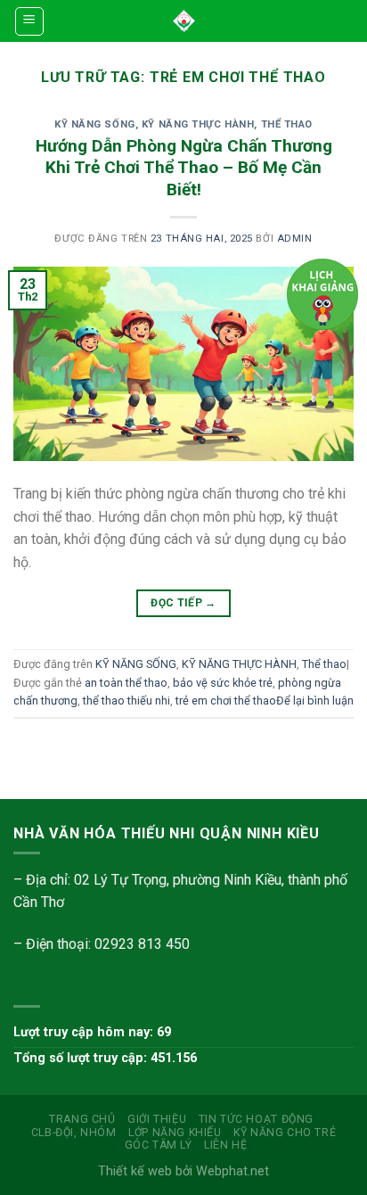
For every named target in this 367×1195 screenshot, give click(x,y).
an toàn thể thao (126, 682)
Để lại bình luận (315, 700)
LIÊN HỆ (225, 1145)
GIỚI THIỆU (156, 1119)
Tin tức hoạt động (256, 1119)
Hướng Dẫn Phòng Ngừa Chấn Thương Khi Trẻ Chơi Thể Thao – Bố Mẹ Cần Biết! (184, 168)
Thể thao (287, 124)
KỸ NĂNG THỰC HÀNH (198, 124)
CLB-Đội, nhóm (74, 1132)
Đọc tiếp (183, 603)
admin (295, 238)
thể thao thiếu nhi (126, 700)
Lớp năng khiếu (175, 1132)
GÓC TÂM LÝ (158, 1145)
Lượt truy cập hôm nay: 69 (92, 1032)
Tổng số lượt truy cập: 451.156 (105, 1058)
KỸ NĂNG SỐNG (94, 124)
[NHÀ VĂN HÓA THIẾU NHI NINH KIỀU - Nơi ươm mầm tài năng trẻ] (184, 21)
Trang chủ (82, 1119)
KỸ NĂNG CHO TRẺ (284, 1132)
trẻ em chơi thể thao (225, 700)
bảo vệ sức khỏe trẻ (223, 682)
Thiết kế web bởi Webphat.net (183, 1171)
